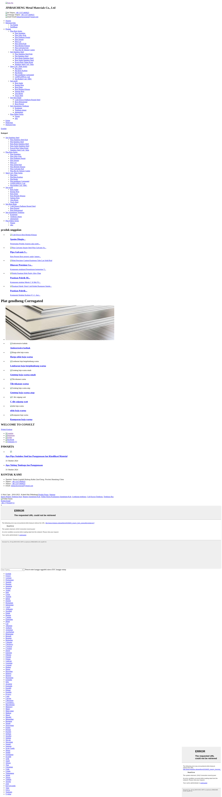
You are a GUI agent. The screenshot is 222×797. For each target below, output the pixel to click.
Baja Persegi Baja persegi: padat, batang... (25, 257)
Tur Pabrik (14, 25)
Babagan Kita (11, 23)
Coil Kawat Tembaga (95, 497)
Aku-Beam (19, 93)
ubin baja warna (18, 410)
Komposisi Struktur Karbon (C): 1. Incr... (25, 295)
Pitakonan (9, 123)
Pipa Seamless (20, 33)
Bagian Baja (19, 85)
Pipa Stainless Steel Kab (23, 54)
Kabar (8, 120)
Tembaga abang (20, 110)
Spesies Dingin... (18, 239)
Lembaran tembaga (79, 497)
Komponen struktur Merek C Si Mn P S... (25, 282)
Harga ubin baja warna (21, 357)
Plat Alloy (18, 69)
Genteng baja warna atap (22, 392)
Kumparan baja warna (21, 419)
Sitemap (52, 495)
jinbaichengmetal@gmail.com (27, 17)
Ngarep (8, 21)
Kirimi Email (5, 501)
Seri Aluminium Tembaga (19, 106)
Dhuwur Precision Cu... (21, 265)
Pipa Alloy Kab (20, 35)
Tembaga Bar (108, 497)
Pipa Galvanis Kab (22, 48)
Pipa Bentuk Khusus (22, 46)
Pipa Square (19, 39)
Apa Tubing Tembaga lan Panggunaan (24, 465)
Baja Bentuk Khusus (22, 89)
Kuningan (18, 108)
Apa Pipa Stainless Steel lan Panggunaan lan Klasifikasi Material (36, 456)
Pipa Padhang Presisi (22, 37)
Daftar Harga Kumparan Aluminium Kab (56, 497)
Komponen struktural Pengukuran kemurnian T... (28, 269)
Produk (8, 29)
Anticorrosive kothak (20, 348)
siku (16, 118)
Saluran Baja (19, 91)
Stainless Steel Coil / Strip (24, 64)
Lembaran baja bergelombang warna (28, 366)
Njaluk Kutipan (6, 429)
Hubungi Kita (11, 125)
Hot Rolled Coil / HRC (23, 79)
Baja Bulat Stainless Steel (24, 58)
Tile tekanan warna (19, 384)
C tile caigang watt (19, 401)
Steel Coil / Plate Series (18, 66)
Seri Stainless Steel (17, 52)
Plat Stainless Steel (21, 56)
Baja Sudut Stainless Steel (24, 60)
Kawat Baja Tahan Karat (24, 62)
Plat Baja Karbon (21, 71)
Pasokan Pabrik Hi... (20, 278)
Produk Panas (43, 495)
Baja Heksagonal (21, 102)
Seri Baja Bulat (15, 98)
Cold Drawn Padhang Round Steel (27, 100)
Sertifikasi (13, 27)
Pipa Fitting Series (16, 114)
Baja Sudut (19, 83)
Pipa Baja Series (16, 31)
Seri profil (13, 81)
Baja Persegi (19, 104)
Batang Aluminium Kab (31, 497)
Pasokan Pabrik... (18, 291)
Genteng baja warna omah (23, 374)
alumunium (19, 112)
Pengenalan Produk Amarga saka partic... (25, 244)
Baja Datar (19, 87)
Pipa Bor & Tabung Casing (25, 50)
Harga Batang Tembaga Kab (11, 497)
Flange (17, 116)
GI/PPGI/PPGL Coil (22, 77)
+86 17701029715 (7, 503)
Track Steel (19, 96)
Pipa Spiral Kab (20, 44)
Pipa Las (18, 42)
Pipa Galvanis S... (18, 252)
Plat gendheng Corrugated (24, 75)
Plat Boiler (19, 73)
